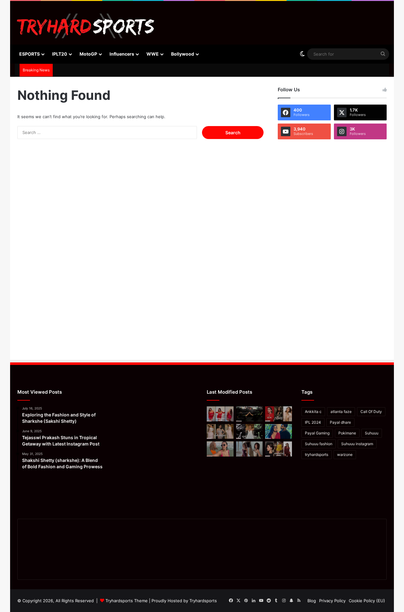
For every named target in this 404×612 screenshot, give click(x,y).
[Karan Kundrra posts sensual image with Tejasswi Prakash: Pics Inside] (278, 431)
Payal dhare (340, 422)
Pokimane (347, 433)
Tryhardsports (203, 600)
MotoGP (88, 54)
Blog (311, 600)
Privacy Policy (332, 600)
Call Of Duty (371, 411)
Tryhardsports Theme (126, 600)
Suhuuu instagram (357, 443)
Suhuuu (371, 433)
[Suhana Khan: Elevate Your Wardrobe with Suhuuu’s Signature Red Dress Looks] (220, 413)
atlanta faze (341, 411)
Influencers (122, 54)
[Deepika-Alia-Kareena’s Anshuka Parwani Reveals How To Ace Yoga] (278, 413)
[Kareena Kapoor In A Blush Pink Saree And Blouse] (220, 431)
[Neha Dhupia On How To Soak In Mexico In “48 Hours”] (220, 449)
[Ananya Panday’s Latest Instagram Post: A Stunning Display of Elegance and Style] (278, 449)
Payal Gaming (317, 433)
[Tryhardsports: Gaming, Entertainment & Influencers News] (86, 26)
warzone (345, 454)
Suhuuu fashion (318, 443)
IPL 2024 (313, 422)
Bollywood (182, 54)
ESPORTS (29, 54)
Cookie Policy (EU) (367, 600)
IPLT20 (59, 54)
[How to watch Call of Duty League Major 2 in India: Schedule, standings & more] (249, 413)
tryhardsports (316, 454)
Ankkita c (313, 411)
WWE (152, 54)
